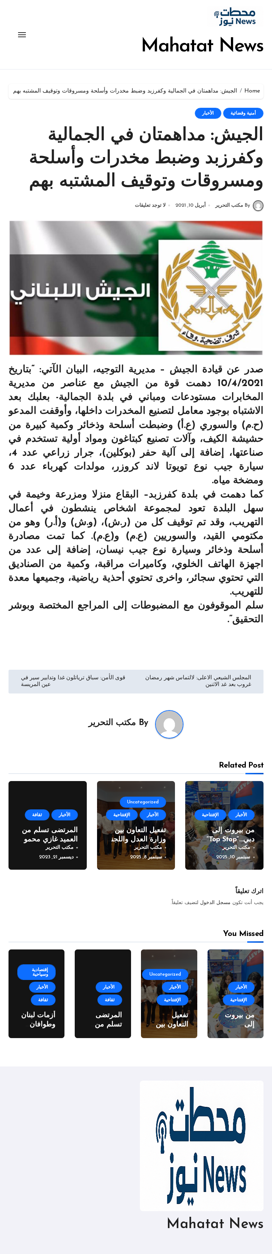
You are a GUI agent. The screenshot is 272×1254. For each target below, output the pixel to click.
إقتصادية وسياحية (40, 972)
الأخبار (208, 113)
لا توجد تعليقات (150, 205)
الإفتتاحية (210, 815)
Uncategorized (143, 802)
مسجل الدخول (215, 902)
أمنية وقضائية (243, 113)
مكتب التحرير (112, 723)
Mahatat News (202, 46)
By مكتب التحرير (232, 205)
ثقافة (37, 815)
